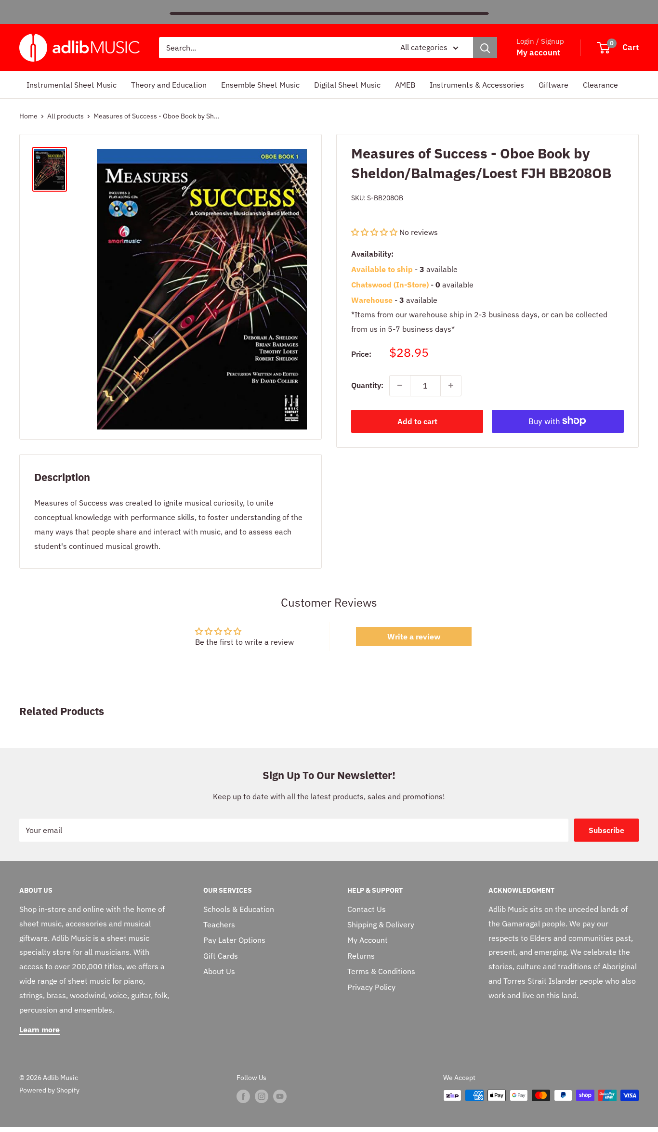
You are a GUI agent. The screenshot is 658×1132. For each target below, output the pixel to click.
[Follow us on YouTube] (280, 1096)
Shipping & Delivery (380, 924)
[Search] (485, 47)
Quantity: (367, 385)
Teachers (219, 924)
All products (65, 116)
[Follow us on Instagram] (261, 1096)
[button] (375, 232)
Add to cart (417, 421)
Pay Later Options (234, 940)
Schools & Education (238, 909)
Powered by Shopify (49, 1090)
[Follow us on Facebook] (243, 1096)
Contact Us (366, 909)
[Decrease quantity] (400, 385)
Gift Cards (220, 956)
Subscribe (606, 830)
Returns (361, 956)
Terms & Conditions (381, 971)
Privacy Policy (371, 987)
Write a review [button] (413, 636)
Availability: (372, 254)
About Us (219, 971)
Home (28, 116)
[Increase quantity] (451, 385)
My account (538, 52)
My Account (367, 940)
